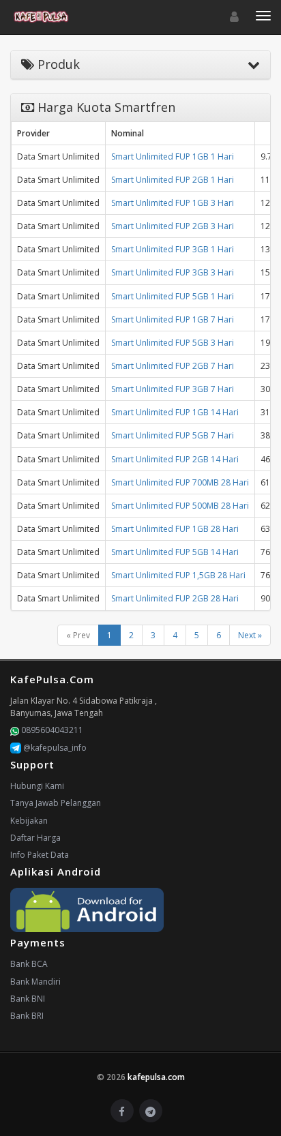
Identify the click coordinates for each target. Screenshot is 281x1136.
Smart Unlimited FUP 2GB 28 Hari (175, 598)
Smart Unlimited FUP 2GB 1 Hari (172, 179)
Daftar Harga (35, 837)
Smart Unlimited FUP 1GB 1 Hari (172, 156)
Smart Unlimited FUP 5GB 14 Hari (175, 552)
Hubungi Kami (37, 786)
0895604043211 (51, 730)
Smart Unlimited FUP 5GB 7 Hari (172, 435)
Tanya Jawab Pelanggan (55, 803)
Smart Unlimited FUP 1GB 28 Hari (175, 529)
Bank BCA (29, 964)
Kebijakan (29, 820)
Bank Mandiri (35, 981)
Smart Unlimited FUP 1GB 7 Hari (172, 319)
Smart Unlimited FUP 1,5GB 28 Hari (178, 575)
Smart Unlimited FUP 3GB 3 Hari (172, 272)
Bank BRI (27, 1015)
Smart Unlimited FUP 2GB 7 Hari (172, 366)
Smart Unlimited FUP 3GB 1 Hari (172, 249)
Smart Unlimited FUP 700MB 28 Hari (180, 482)
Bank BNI (27, 998)
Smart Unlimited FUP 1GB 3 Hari (172, 203)
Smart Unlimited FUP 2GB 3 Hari (172, 226)
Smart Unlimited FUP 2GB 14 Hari (175, 459)
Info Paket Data (39, 855)
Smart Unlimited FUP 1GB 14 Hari (175, 412)
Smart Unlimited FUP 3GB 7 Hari (172, 389)
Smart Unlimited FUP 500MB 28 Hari (180, 505)
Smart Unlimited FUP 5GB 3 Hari (172, 342)
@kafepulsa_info (54, 747)
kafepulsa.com (156, 1077)
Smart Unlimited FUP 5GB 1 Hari (172, 296)
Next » (250, 635)
